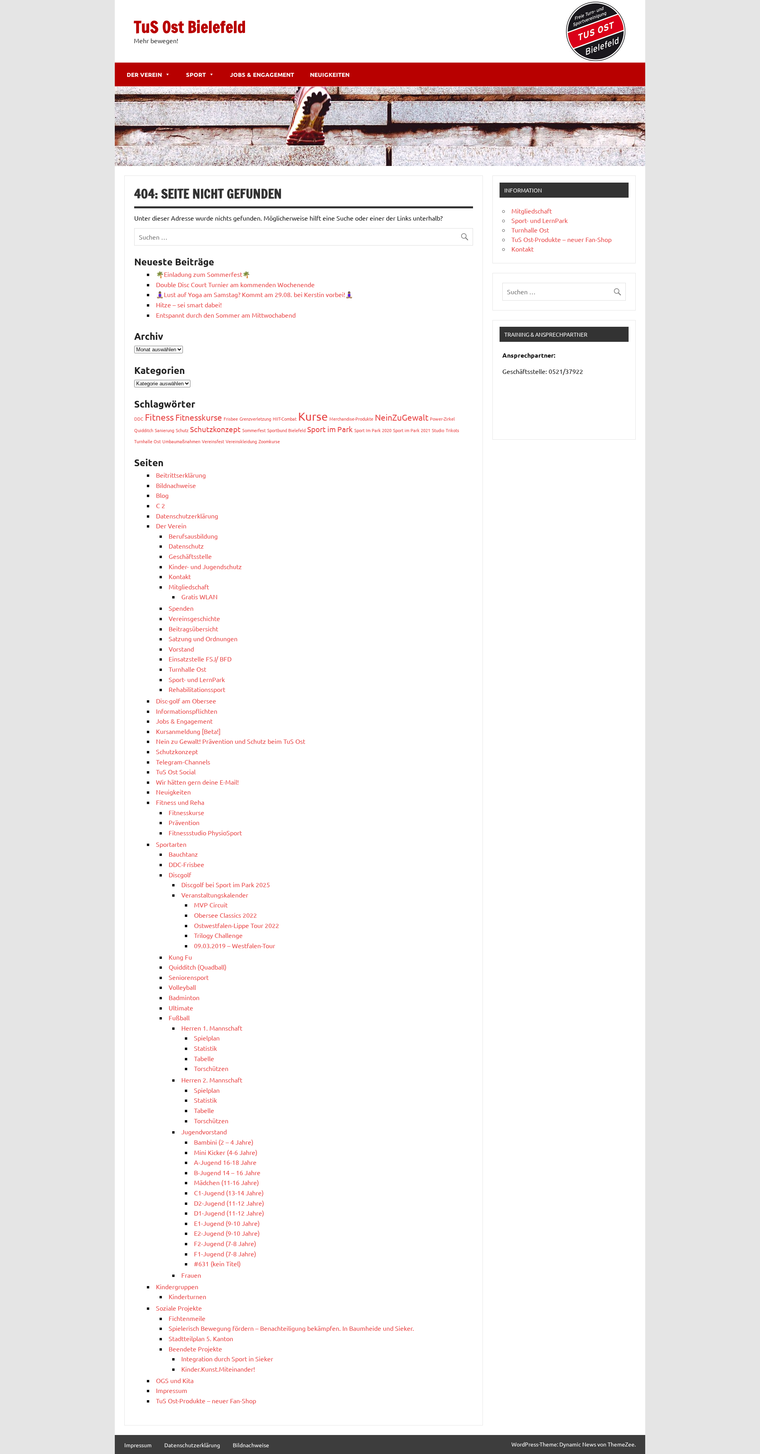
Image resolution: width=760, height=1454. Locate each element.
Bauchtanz (183, 854)
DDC (138, 418)
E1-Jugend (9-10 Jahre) (227, 1223)
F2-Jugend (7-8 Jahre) (225, 1243)
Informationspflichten (186, 711)
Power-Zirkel (442, 418)
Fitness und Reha (180, 802)
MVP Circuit (211, 905)
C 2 (160, 505)
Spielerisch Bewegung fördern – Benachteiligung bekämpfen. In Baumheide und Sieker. (291, 1328)
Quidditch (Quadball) (197, 967)
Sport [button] (196, 74)
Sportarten (171, 844)
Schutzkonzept (215, 429)
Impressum (171, 1390)
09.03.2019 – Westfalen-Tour (234, 945)
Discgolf (180, 874)
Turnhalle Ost (147, 441)
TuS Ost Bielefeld (190, 26)
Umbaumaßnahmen (181, 441)
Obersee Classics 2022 (225, 915)
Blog (162, 495)
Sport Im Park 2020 (372, 430)
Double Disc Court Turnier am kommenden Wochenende (235, 284)
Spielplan (207, 1038)
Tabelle (204, 1058)
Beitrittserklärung (181, 475)
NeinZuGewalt (401, 417)
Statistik (205, 1048)
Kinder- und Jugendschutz (205, 566)
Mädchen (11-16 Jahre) (226, 1182)
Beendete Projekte (195, 1349)
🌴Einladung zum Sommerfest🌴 (203, 274)
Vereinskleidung (241, 441)
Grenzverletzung (255, 418)
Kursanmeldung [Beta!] (188, 731)
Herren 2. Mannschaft (211, 1080)
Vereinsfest (213, 441)
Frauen (191, 1275)
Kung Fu (180, 957)
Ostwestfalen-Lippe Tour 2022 (236, 925)
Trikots (452, 430)
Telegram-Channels (183, 762)
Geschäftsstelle (190, 556)
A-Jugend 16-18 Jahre (225, 1162)
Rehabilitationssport (197, 689)
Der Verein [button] (144, 74)
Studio (438, 430)
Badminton (184, 997)
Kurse (313, 416)
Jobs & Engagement (262, 74)
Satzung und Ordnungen (203, 638)
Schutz (182, 430)
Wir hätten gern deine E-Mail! (197, 782)
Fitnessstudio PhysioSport (205, 833)
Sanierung (164, 430)
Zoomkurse (269, 441)
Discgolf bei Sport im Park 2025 (225, 884)
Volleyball (182, 987)
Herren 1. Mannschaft (211, 1028)
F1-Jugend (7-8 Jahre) (225, 1254)
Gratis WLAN (199, 596)
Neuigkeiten (330, 74)
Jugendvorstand (204, 1132)
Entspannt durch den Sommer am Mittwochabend (226, 315)
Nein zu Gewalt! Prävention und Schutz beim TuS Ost (230, 741)
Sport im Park (330, 429)
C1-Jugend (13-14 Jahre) (229, 1193)
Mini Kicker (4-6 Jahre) (225, 1152)
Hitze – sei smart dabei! (189, 305)
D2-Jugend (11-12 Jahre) (229, 1203)
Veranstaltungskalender (214, 895)
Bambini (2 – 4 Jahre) (223, 1142)
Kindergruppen (177, 1286)
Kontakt (180, 576)
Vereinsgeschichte (194, 618)
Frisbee (231, 418)
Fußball (179, 1017)
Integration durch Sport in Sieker (227, 1359)
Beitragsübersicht (193, 629)
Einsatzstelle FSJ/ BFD (200, 659)
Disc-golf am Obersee (186, 701)
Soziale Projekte (179, 1308)
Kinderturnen (187, 1296)
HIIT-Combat (284, 418)
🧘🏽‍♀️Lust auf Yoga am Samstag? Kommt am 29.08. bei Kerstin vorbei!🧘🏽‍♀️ (254, 294)
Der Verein (171, 526)
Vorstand (181, 649)
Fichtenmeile (187, 1318)
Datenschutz (186, 546)
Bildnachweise (176, 485)
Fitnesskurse (198, 417)
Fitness (159, 417)
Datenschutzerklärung (187, 516)
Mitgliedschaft (189, 587)
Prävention (184, 822)
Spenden (181, 608)
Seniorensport (189, 977)
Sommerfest (254, 430)
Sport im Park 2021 (411, 430)
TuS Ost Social (176, 772)
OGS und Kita (175, 1380)
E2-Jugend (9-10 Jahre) (227, 1233)
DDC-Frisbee (186, 864)
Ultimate (181, 1008)
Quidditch (143, 430)
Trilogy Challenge (218, 935)
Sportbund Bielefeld (286, 430)
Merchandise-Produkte (351, 418)
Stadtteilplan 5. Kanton (201, 1338)
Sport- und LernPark (197, 679)
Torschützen (211, 1068)
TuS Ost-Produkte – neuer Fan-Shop (206, 1400)
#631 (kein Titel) (217, 1263)
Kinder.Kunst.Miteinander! (218, 1369)
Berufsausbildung (193, 536)
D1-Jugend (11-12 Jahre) (229, 1213)
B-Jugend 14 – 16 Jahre (227, 1172)
